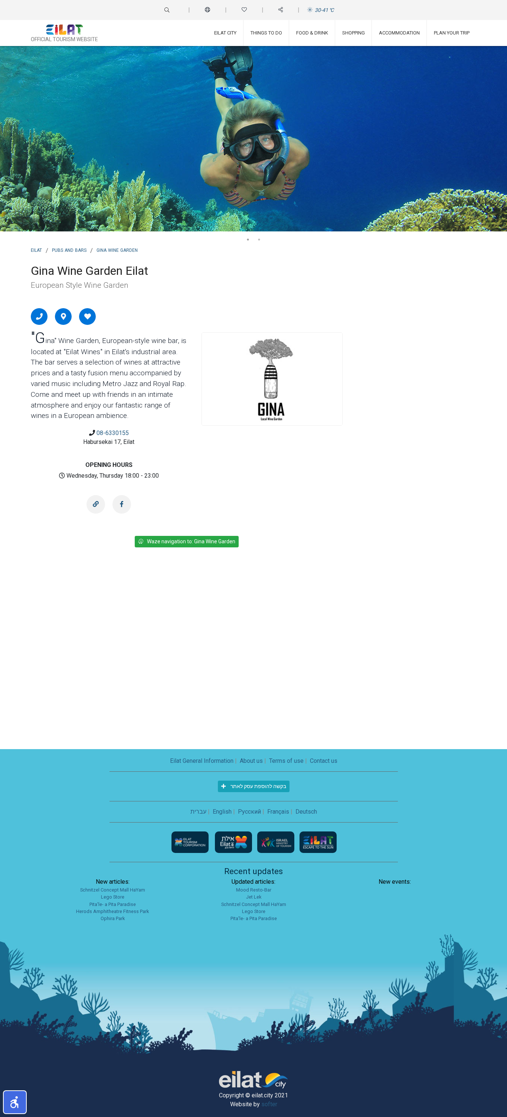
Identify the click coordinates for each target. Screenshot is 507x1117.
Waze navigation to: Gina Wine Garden (191, 541)
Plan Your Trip (452, 33)
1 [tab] (248, 239)
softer (269, 1104)
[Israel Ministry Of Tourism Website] (276, 842)
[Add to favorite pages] (87, 316)
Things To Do (266, 33)
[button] (15, 1102)
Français (278, 811)
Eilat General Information (201, 760)
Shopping (353, 33)
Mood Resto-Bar (253, 890)
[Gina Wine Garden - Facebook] (122, 504)
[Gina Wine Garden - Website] (96, 504)
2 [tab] (259, 239)
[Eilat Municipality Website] (234, 842)
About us (251, 760)
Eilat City (225, 33)
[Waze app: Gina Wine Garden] (63, 316)
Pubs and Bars (69, 249)
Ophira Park (113, 918)
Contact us (323, 760)
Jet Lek (253, 897)
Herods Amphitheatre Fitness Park (112, 911)
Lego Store (112, 897)
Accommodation (399, 33)
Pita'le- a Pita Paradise (112, 904)
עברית (198, 811)
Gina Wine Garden (117, 249)
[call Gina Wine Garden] (39, 316)
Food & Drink (312, 33)
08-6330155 (113, 432)
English (222, 811)
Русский (249, 811)
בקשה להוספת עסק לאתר (257, 786)
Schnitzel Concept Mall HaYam (112, 890)
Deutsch (306, 811)
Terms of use (286, 760)
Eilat (36, 249)
